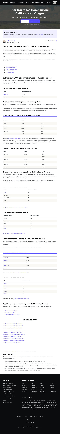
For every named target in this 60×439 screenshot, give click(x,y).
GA (46, 400)
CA (36, 400)
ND (53, 402)
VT (37, 404)
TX (34, 404)
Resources (6, 380)
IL (50, 400)
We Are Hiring (32, 416)
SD (30, 404)
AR (34, 400)
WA (41, 404)
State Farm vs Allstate (34, 388)
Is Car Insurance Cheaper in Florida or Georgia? (12, 323)
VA (39, 404)
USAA (5, 192)
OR (24, 404)
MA (29, 402)
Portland (5, 283)
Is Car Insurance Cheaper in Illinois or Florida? (12, 328)
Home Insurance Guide (7, 389)
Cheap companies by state (11, 69)
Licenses (32, 427)
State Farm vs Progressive (24, 390)
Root (32, 383)
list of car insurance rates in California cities (20, 272)
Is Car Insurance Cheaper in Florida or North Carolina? (14, 340)
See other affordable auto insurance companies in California (15, 207)
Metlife (51, 383)
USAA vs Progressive (42, 392)
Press (25, 416)
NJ (46, 402)
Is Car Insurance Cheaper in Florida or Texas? (12, 342)
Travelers (5, 226)
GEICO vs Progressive (42, 388)
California (6, 94)
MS (35, 402)
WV (43, 404)
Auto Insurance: (25, 400)
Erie (41, 383)
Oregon (5, 97)
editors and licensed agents (9, 35)
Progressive (24, 385)
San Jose (5, 263)
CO (37, 400)
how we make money (38, 35)
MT (39, 402)
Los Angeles (6, 257)
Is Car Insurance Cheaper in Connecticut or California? (14, 334)
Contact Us (40, 416)
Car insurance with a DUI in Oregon (12, 314)
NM (48, 402)
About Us (19, 416)
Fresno (5, 268)
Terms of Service (21, 427)
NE (40, 402)
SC (28, 404)
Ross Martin (11, 40)
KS (55, 400)
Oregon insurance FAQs (10, 312)
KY (22, 402)
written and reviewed (40, 34)
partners (9, 34)
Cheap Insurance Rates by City (9, 396)
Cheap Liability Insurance (8, 383)
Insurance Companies (28, 380)
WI (44, 404)
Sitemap (4, 400)
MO (37, 402)
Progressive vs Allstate (53, 392)
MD (27, 402)
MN (33, 402)
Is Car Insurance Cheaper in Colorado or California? (13, 338)
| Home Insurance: (51, 404)
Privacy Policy (27, 427)
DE (43, 400)
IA (53, 400)
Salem (5, 288)
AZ (32, 400)
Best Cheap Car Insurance (8, 391)
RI (27, 404)
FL (44, 400)
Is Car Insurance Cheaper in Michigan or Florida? (13, 325)
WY (46, 404)
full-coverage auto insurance (14, 138)
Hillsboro (5, 293)
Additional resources (10, 72)
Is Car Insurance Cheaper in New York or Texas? (12, 332)
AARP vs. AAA (24, 387)
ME (25, 402)
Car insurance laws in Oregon (11, 310)
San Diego (6, 260)
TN (32, 404)
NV (42, 402)
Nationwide (6, 203)
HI (47, 400)
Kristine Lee (53, 40)
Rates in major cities (10, 70)
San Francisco (6, 265)
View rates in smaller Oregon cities (21, 298)
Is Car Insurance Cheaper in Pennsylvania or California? (14, 330)
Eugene (5, 286)
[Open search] (50, 2)
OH (55, 402)
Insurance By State (27, 397)
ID (49, 400)
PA (25, 404)
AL (29, 400)
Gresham (5, 291)
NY (50, 402)
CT (39, 400)
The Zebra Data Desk (7, 402)
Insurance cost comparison (11, 66)
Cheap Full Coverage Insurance (9, 385)
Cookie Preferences (38, 427)
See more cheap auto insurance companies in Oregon (14, 233)
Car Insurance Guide (7, 387)
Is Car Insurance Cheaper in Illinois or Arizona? (12, 336)
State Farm (33, 385)
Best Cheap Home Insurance (8, 393)
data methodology (23, 35)
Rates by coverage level (10, 67)
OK (22, 404)
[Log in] (47, 2)
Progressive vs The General (34, 392)
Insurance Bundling (7, 398)
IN (43, 405)
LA (23, 402)
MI (31, 402)
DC (41, 400)
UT (35, 404)
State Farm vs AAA (52, 388)
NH (44, 402)
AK (30, 400)
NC (51, 402)
